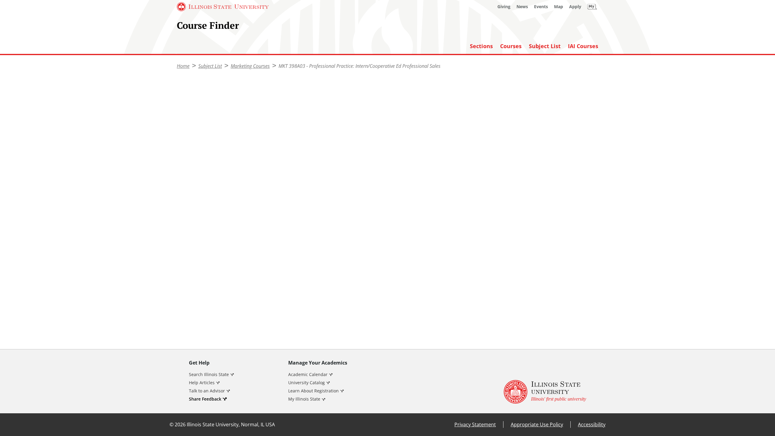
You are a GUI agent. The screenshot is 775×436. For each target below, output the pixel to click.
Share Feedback (205, 399)
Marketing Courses (250, 66)
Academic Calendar (308, 374)
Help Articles (202, 382)
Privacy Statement (475, 424)
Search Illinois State (209, 374)
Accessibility (591, 424)
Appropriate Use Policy (537, 424)
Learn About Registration (313, 391)
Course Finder (208, 25)
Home (183, 66)
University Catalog (306, 382)
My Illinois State (304, 399)
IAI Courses (583, 46)
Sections (481, 46)
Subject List (545, 46)
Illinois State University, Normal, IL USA (231, 424)
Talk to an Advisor (207, 391)
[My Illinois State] (592, 7)
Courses (511, 46)
